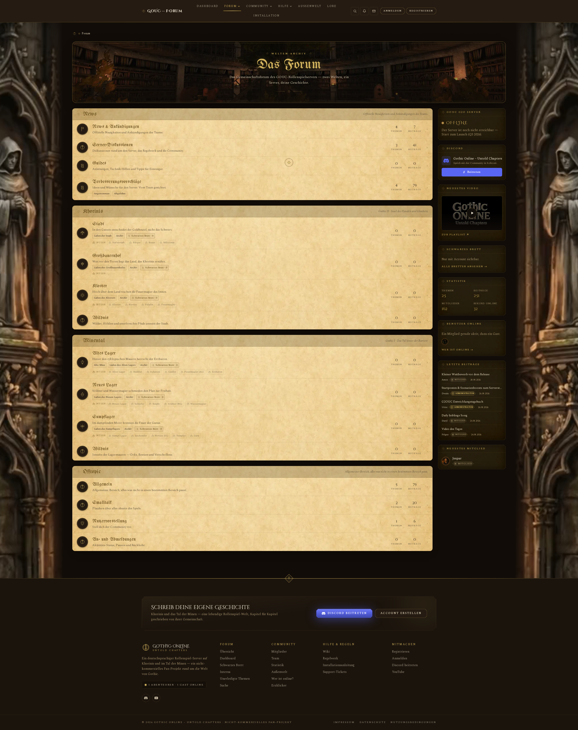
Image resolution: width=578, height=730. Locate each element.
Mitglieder (279, 651)
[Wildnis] (82, 320)
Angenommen (102, 193)
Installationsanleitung (338, 665)
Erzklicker (279, 685)
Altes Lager (104, 353)
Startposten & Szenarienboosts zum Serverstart (472, 388)
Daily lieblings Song (454, 415)
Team (275, 658)
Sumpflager (103, 417)
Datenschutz (372, 722)
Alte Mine (99, 365)
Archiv (119, 236)
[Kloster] (82, 295)
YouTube (398, 672)
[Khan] (445, 341)
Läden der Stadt (103, 236)
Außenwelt (309, 6)
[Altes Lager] (82, 362)
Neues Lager (104, 385)
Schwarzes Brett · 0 (142, 236)
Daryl (444, 421)
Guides (99, 163)
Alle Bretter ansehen (464, 266)
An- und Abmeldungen (114, 539)
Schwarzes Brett (232, 665)
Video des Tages (452, 429)
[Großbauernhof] (82, 264)
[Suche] (355, 11)
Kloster (99, 286)
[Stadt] (82, 233)
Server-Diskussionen (112, 145)
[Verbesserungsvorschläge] (82, 187)
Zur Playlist (453, 234)
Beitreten (471, 172)
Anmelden (399, 658)
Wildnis (100, 317)
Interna (225, 672)
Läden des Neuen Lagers (107, 397)
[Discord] (146, 698)
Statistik (277, 665)
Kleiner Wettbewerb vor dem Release (465, 374)
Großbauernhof (106, 255)
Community (257, 6)
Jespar (456, 458)
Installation (266, 16)
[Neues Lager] (82, 394)
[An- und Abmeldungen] (82, 541)
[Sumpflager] (82, 426)
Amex (445, 380)
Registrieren (400, 651)
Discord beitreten (405, 665)
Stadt (98, 224)
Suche (224, 685)
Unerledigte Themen (235, 678)
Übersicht (227, 651)
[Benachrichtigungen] (364, 11)
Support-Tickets (335, 672)
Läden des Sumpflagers (107, 429)
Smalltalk (102, 502)
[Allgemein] (82, 486)
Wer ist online (457, 350)
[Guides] (82, 165)
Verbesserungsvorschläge (116, 181)
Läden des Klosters (104, 298)
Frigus (445, 434)
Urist (444, 407)
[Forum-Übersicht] (74, 33)
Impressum (344, 722)
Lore (331, 6)
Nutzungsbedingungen (413, 722)
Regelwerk (330, 658)
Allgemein (102, 484)
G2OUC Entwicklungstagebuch (462, 401)
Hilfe (283, 6)
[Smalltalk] (82, 505)
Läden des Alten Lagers (123, 365)
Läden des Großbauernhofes (109, 267)
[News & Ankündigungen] (82, 129)
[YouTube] (156, 698)
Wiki (326, 651)
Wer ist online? (282, 678)
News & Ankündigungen (115, 126)
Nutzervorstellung (109, 521)
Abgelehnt (120, 193)
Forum (230, 6)
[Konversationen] (374, 11)
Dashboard (207, 6)
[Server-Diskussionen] (82, 147)
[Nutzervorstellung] (82, 523)
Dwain (445, 393)
